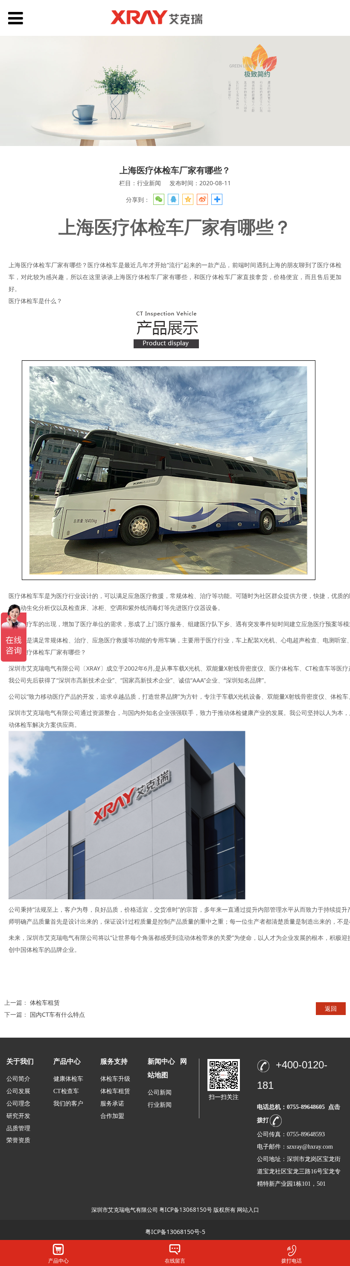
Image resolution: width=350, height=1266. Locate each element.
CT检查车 (66, 1091)
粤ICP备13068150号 (185, 1209)
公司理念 (18, 1103)
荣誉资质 (18, 1140)
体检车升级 (115, 1079)
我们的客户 (68, 1103)
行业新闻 (160, 1105)
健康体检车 (68, 1079)
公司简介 (18, 1079)
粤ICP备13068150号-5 (175, 1232)
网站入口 (248, 1209)
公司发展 (18, 1091)
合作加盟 (112, 1116)
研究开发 (18, 1116)
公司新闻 (160, 1092)
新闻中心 (161, 1061)
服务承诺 (112, 1103)
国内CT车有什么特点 (57, 1014)
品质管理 (18, 1128)
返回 (331, 1008)
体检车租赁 (45, 1002)
